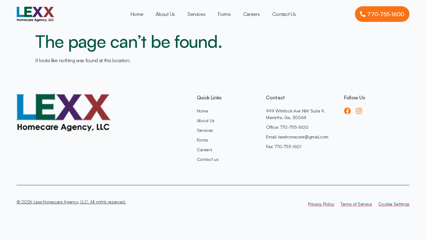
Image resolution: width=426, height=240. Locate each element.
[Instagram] (359, 111)
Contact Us (284, 14)
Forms (224, 14)
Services (196, 14)
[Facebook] (347, 111)
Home (136, 14)
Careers (251, 14)
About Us (165, 14)
